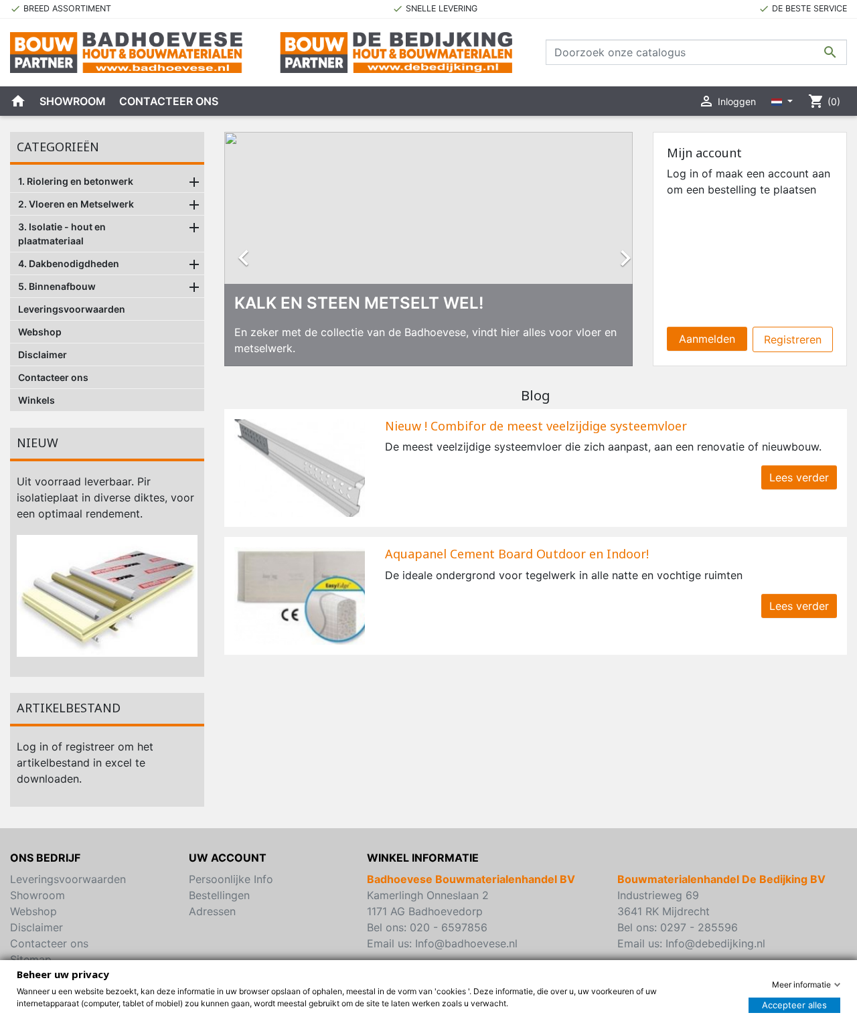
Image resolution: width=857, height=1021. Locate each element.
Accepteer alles (794, 1005)
